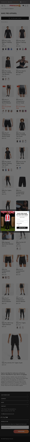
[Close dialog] (28, 212)
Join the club (22, 227)
